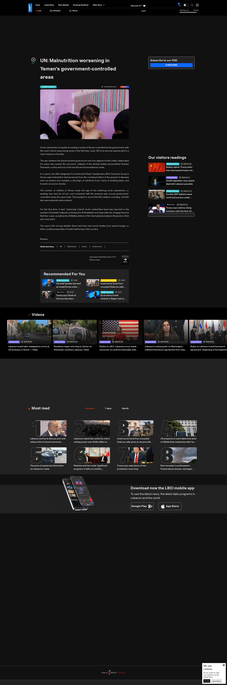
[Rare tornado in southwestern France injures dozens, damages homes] (179, 459)
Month (125, 408)
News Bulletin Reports (108, 280)
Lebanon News (172, 177)
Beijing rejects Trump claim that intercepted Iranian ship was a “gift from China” (180, 169)
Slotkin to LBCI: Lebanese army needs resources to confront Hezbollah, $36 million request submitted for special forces (120, 349)
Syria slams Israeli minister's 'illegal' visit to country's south (112, 297)
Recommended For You (64, 274)
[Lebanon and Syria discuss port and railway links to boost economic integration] (48, 432)
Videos (38, 315)
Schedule (56, 11)
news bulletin (63, 5)
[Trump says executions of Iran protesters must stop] (135, 459)
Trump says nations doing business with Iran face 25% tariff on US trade (180, 210)
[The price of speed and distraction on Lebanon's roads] (48, 459)
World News (61, 292)
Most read (41, 408)
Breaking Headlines (81, 5)
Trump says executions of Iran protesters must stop (131, 467)
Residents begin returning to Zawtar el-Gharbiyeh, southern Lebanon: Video (73, 348)
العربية (143, 10)
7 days (108, 408)
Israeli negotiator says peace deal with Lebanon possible (180, 182)
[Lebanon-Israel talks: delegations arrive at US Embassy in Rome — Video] (29, 336)
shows (75, 11)
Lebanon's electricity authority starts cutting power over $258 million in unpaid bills (92, 441)
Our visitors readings (167, 158)
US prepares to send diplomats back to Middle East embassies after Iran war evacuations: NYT (178, 441)
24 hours (89, 408)
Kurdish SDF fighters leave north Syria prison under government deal (179, 196)
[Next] (224, 336)
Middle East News (63, 280)
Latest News (49, 5)
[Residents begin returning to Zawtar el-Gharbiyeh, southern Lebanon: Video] (75, 336)
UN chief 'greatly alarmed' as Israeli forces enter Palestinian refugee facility (69, 286)
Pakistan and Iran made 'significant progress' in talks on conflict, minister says (90, 468)
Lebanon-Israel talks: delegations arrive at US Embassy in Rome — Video (28, 348)
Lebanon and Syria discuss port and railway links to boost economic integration (47, 441)
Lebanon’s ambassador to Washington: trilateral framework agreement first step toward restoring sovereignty (165, 349)
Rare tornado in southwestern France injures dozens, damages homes (176, 468)
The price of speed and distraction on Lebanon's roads (47, 467)
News (38, 5)
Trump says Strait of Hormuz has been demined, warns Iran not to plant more (69, 297)
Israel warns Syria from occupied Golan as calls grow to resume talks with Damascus (113, 286)
